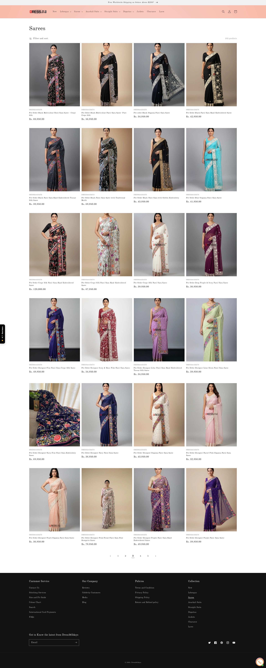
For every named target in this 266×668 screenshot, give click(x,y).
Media (85, 598)
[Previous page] (111, 556)
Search (32, 607)
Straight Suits (194, 607)
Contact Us (34, 588)
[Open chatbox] (260, 662)
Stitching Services (37, 593)
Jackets (191, 617)
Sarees (191, 598)
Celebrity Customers (91, 593)
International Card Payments (42, 612)
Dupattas (192, 612)
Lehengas (192, 593)
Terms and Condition (144, 588)
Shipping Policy (142, 598)
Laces (190, 627)
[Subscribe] (76, 642)
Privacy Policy (141, 593)
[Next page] (155, 556)
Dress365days (136, 662)
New (190, 588)
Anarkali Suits (195, 602)
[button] (223, 12)
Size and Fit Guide (37, 598)
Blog (84, 602)
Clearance (192, 622)
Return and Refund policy (146, 602)
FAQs (31, 617)
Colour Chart (35, 602)
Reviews (86, 588)
